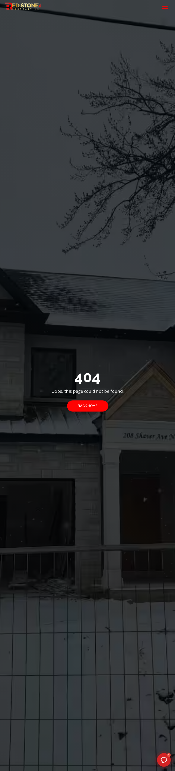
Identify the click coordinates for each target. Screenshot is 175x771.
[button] (164, 760)
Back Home (88, 406)
